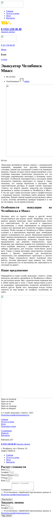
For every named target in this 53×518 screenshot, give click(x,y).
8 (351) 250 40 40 (11, 29)
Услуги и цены (7, 422)
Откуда (4, 478)
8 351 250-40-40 (8, 45)
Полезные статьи (8, 426)
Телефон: (5, 472)
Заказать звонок (8, 32)
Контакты (5, 435)
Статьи (4, 59)
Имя (3, 470)
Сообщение (6, 490)
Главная (4, 419)
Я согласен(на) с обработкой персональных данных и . (26, 493)
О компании (6, 431)
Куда (3, 480)
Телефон (5, 508)
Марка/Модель (7, 475)
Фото (3, 424)
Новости (5, 433)
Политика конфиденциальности (15, 415)
